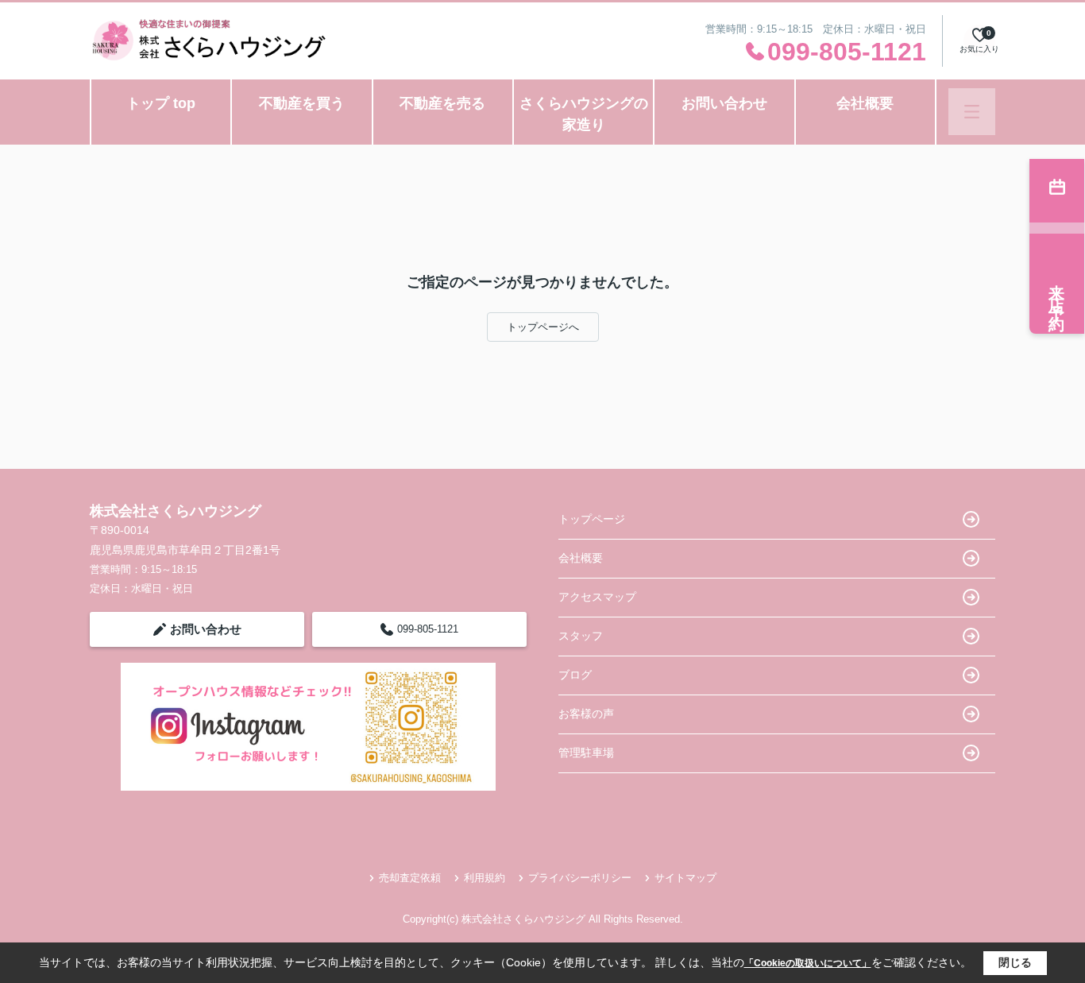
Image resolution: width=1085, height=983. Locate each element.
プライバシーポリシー (579, 878)
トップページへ (543, 327)
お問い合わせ (724, 103)
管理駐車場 (586, 752)
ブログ (575, 674)
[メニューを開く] (971, 111)
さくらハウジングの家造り (583, 114)
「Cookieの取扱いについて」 (807, 963)
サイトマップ (685, 878)
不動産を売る (442, 103)
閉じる (1015, 962)
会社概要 (865, 103)
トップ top (160, 103)
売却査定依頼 (410, 878)
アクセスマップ (597, 596)
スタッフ (580, 635)
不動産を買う (302, 103)
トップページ (591, 519)
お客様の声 (586, 713)
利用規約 (484, 878)
